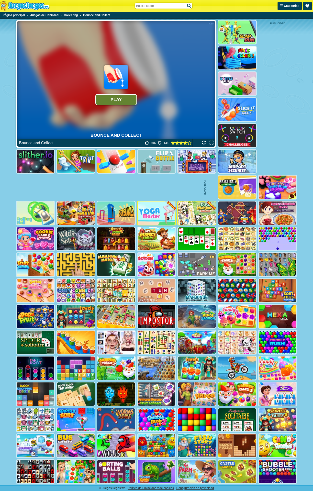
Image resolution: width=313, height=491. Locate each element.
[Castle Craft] (237, 471)
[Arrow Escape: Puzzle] (75, 264)
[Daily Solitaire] (237, 420)
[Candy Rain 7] (277, 368)
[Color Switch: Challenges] (237, 135)
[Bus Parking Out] (75, 445)
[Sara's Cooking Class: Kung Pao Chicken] (277, 213)
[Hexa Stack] (277, 316)
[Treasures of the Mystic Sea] (156, 368)
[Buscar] (189, 6)
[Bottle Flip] (237, 83)
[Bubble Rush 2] (156, 420)
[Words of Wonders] (156, 290)
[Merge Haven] (196, 394)
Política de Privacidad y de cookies (151, 488)
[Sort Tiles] (277, 290)
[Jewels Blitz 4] (75, 316)
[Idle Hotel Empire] (196, 161)
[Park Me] (196, 264)
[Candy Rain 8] (237, 316)
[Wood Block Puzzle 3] (237, 445)
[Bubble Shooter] (277, 239)
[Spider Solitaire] (35, 342)
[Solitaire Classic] (196, 239)
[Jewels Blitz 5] (277, 420)
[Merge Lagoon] (196, 316)
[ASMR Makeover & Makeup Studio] (116, 342)
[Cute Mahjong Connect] (196, 213)
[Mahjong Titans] (156, 342)
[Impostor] (156, 316)
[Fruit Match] (35, 264)
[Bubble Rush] (277, 342)
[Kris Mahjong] (237, 239)
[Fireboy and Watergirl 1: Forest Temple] (116, 394)
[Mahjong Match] (116, 264)
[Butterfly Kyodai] (277, 264)
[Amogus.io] (116, 445)
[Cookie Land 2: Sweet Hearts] (35, 239)
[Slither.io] (35, 161)
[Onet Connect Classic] (75, 290)
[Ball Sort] (35, 368)
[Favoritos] (307, 6)
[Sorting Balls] (116, 471)
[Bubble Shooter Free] (277, 471)
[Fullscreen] (211, 143)
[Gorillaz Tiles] (35, 471)
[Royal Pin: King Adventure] (237, 213)
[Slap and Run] (237, 32)
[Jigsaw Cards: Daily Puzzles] (156, 471)
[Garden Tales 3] (237, 394)
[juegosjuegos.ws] (25, 6)
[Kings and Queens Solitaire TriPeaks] (277, 394)
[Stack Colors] (237, 58)
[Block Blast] (75, 368)
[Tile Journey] (35, 445)
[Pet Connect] (35, 420)
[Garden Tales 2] (116, 368)
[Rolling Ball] (35, 213)
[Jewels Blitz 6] (196, 368)
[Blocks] (196, 420)
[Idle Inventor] (75, 213)
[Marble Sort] (75, 420)
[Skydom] (156, 264)
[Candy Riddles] (277, 445)
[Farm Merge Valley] (196, 471)
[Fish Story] (196, 445)
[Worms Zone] (116, 420)
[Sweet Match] (35, 290)
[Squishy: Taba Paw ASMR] (277, 187)
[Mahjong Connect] (116, 290)
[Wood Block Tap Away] (75, 394)
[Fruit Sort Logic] (116, 239)
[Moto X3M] (237, 368)
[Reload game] (204, 143)
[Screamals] (116, 213)
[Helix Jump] (116, 161)
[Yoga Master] (156, 213)
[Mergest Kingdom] (196, 342)
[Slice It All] (237, 109)
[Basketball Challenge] (237, 187)
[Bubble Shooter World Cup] (237, 290)
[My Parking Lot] (116, 316)
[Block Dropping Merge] (35, 394)
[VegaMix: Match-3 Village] (75, 471)
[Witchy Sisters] (75, 239)
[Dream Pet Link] (237, 342)
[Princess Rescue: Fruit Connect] (156, 394)
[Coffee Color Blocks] (75, 342)
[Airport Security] (237, 161)
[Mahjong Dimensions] (196, 290)
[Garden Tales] (237, 264)
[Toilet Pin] (75, 161)
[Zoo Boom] (156, 445)
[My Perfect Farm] (156, 239)
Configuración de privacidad (195, 488)
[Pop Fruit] (35, 316)
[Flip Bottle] (156, 161)
